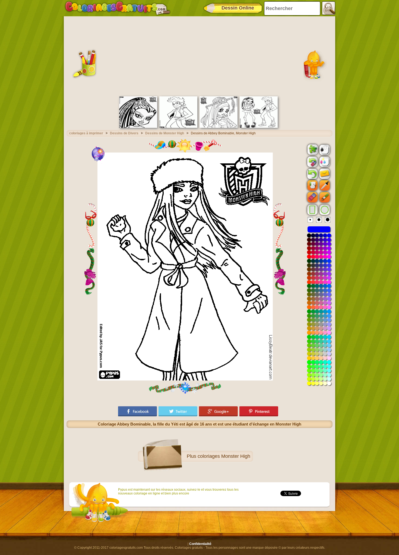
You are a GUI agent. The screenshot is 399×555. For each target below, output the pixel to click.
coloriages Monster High (224, 456)
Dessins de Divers (124, 133)
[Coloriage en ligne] (117, 8)
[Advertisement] (199, 56)
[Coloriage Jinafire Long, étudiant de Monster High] (218, 127)
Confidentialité (200, 544)
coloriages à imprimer (86, 133)
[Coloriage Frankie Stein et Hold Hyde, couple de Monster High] (259, 127)
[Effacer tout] (311, 161)
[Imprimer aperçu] (324, 149)
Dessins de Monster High (164, 133)
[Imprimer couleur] (324, 161)
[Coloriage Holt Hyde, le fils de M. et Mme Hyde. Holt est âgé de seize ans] (178, 127)
